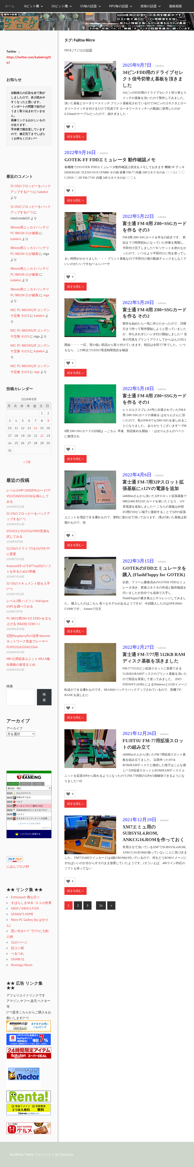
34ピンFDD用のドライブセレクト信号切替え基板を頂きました (153, 79)
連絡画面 (175, 6)
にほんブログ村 (17, 866)
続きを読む (74, 136)
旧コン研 (17, 948)
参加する (46, 828)
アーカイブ (14, 728)
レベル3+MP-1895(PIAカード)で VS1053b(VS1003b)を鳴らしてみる (28, 496)
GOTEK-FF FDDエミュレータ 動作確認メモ (110, 159)
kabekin (159, 65)
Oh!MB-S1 (17, 959)
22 (42, 436)
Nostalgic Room (21, 965)
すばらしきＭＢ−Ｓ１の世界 (31, 903)
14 (101, 905)
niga (46, 295)
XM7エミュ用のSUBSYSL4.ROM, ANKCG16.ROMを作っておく (154, 833)
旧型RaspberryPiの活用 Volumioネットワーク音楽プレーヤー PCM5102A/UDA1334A (28, 641)
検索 (9, 686)
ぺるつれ (17, 953)
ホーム (10, 6)
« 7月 (27, 462)
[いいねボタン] (68, 127)
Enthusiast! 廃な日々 (25, 897)
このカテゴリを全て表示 (29, 823)
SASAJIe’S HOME (22, 914)
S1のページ (19, 942)
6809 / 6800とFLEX (25, 908)
